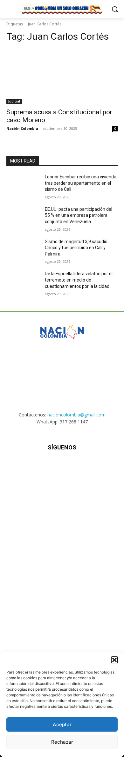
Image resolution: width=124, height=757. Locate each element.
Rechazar (62, 742)
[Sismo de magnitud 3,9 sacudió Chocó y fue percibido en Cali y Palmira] (23, 250)
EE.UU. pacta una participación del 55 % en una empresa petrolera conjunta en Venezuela (78, 215)
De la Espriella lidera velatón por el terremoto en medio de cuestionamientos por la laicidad (79, 280)
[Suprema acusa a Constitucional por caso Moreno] (62, 76)
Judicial (14, 101)
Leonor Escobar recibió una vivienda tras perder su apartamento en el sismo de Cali (80, 183)
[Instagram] (46, 466)
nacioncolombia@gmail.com (76, 415)
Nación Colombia (22, 128)
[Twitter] (78, 466)
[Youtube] (93, 466)
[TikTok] (62, 466)
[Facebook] (30, 466)
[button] (114, 660)
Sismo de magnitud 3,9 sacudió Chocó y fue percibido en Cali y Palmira (76, 247)
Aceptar (62, 724)
